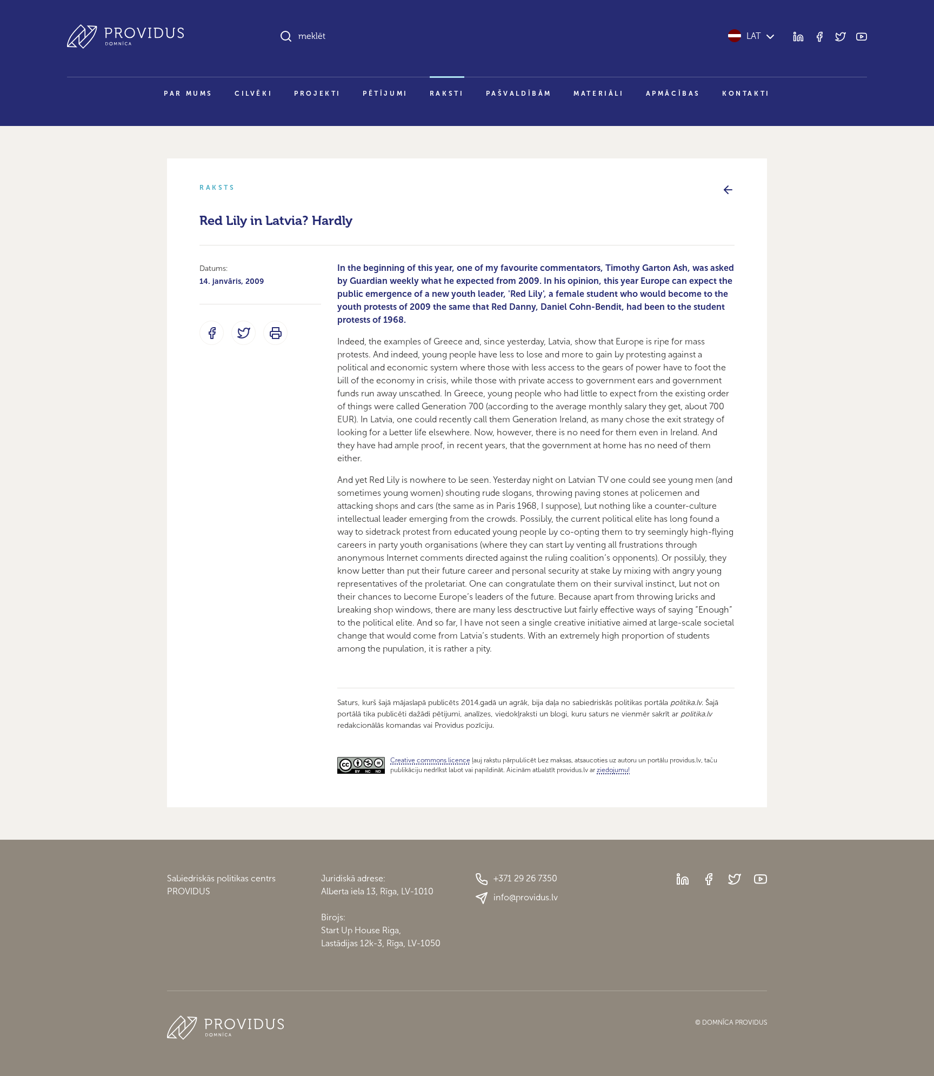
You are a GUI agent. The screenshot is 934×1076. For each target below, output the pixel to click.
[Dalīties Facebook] (211, 333)
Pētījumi (385, 93)
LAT (753, 36)
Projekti (317, 93)
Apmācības (673, 93)
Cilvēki (253, 93)
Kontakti (746, 93)
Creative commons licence (430, 760)
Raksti (447, 93)
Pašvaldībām (519, 93)
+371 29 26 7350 (525, 878)
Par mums (188, 93)
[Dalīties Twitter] (243, 333)
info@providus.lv (525, 897)
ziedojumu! (613, 770)
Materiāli (598, 93)
